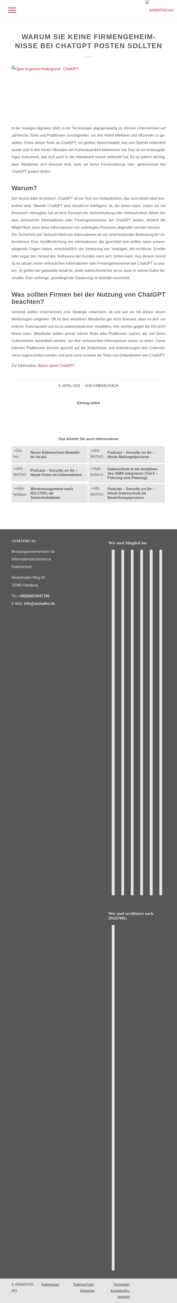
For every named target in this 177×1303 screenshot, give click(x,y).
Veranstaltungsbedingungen (120, 1291)
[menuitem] (9, 10)
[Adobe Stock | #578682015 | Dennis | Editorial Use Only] (88, 92)
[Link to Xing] (107, 416)
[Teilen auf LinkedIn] (82, 416)
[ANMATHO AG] (159, 10)
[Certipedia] (113, 1098)
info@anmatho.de (39, 604)
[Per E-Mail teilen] (94, 416)
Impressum (50, 1284)
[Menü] (9, 10)
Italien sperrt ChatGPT (56, 366)
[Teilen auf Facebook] (69, 416)
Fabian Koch (105, 386)
